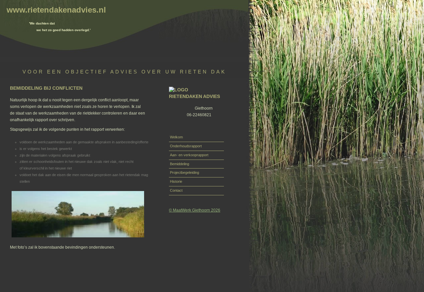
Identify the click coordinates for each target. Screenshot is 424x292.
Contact (176, 190)
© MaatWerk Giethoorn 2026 (194, 210)
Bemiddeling (179, 164)
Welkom (176, 137)
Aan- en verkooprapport (189, 155)
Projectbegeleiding (184, 172)
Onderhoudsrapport (186, 146)
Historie (176, 181)
